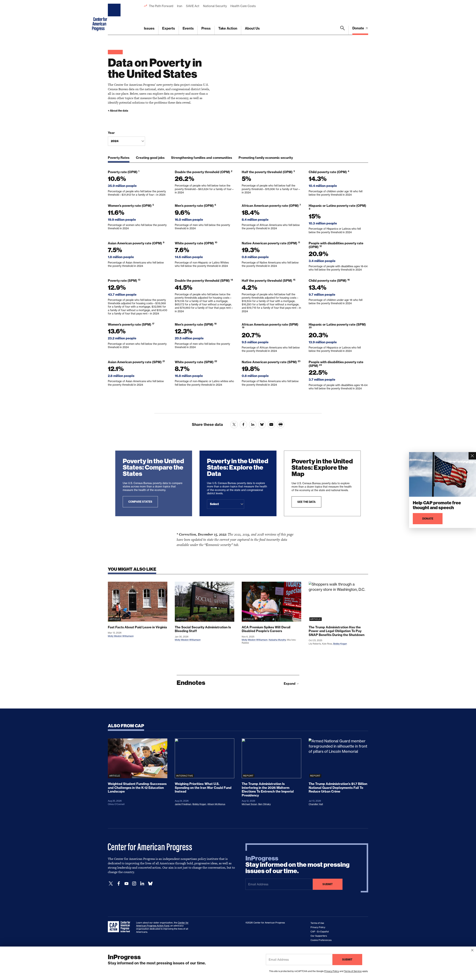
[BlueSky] (150, 883)
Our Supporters (319, 935)
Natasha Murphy (277, 639)
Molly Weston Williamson (121, 636)
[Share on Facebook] (243, 424)
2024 (114, 141)
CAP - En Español (320, 931)
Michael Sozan (249, 804)
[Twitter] (111, 883)
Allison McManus (216, 804)
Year (111, 133)
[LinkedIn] (142, 883)
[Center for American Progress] (115, 17)
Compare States (140, 501)
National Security (215, 6)
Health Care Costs (242, 6)
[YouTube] (126, 883)
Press (206, 28)
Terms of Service (353, 971)
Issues (149, 28)
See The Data (306, 502)
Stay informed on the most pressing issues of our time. (297, 864)
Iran (179, 6)
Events (188, 28)
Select (214, 504)
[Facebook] (119, 883)
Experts (168, 28)
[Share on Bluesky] (262, 424)
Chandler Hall (316, 804)
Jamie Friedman (183, 804)
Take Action (227, 28)
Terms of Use (317, 923)
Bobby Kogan (340, 643)
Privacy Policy (331, 971)
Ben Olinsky (264, 804)
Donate (358, 28)
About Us (252, 28)
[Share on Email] (271, 424)
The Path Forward (161, 6)
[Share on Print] (280, 424)
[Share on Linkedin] (252, 424)
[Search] (342, 30)
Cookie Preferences (321, 940)
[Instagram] (134, 883)
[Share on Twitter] (234, 424)
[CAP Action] (120, 926)
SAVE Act (192, 6)
